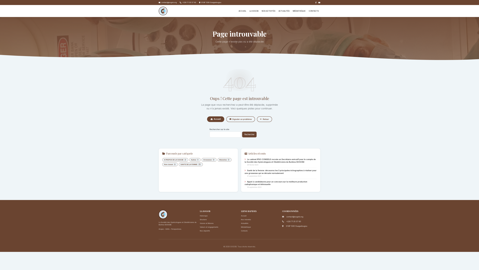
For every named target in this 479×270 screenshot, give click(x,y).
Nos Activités (268, 11)
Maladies (224, 160)
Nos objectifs (205, 231)
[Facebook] (315, 2)
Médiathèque (299, 11)
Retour (266, 119)
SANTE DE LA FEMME (190, 164)
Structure (203, 219)
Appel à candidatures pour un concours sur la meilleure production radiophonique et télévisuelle (276, 183)
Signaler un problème (242, 119)
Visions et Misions (207, 223)
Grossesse (208, 160)
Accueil (242, 11)
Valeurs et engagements (209, 227)
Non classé (169, 164)
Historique (204, 216)
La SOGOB (253, 11)
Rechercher (249, 134)
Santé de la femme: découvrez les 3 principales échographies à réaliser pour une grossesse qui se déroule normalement (280, 171)
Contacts (314, 11)
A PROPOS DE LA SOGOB (175, 160)
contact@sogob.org (169, 2)
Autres (194, 160)
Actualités (284, 11)
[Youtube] (319, 2)
